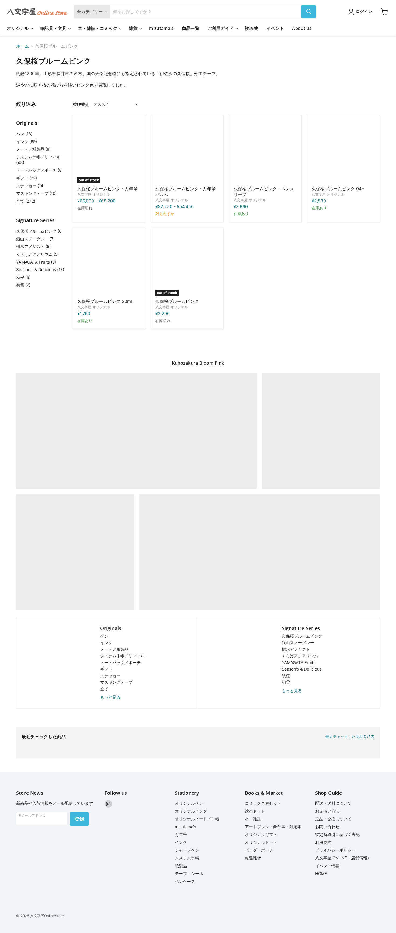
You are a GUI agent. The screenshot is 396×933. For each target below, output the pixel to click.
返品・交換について (333, 818)
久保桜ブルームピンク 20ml (104, 301)
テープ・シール (189, 873)
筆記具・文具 (54, 28)
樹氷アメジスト (296, 649)
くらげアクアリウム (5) (37, 254)
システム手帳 (187, 858)
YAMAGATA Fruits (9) (36, 262)
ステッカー (110, 675)
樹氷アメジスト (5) (33, 246)
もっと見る (110, 697)
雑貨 (134, 28)
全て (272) (25, 201)
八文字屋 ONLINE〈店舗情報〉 (343, 858)
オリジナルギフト (261, 834)
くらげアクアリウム (300, 655)
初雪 (286, 682)
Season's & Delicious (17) (40, 269)
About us (301, 28)
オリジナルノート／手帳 (197, 818)
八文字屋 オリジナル (93, 194)
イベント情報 (327, 865)
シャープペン (187, 850)
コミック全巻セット (263, 803)
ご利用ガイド (221, 28)
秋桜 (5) (23, 277)
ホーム (22, 46)
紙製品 (181, 865)
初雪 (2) (23, 285)
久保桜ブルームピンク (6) (39, 231)
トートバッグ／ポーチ (120, 662)
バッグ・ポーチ (259, 850)
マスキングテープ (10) (36, 193)
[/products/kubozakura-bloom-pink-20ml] (109, 264)
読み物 (251, 28)
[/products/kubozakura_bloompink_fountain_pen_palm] (187, 151)
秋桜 (286, 675)
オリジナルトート (261, 842)
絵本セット (255, 811)
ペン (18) (24, 133)
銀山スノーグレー (298, 642)
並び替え (81, 104)
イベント (275, 28)
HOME (321, 873)
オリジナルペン (189, 803)
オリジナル (18, 28)
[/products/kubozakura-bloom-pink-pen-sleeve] (265, 151)
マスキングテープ (116, 682)
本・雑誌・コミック (98, 28)
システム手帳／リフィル (122, 655)
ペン (104, 636)
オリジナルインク (191, 811)
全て (104, 689)
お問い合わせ (327, 826)
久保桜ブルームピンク (177, 301)
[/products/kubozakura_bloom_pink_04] (343, 151)
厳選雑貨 (253, 858)
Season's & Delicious (302, 669)
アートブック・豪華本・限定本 (273, 826)
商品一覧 (190, 28)
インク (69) (26, 141)
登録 (79, 818)
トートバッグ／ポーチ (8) (39, 170)
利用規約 (323, 842)
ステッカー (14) (30, 185)
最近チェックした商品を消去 (349, 736)
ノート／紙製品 (114, 649)
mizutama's (161, 28)
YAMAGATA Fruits (298, 662)
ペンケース (185, 881)
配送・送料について (333, 803)
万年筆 (181, 834)
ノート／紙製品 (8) (33, 149)
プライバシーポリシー (335, 850)
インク (106, 642)
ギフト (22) (26, 178)
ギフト (106, 669)
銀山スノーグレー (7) (35, 238)
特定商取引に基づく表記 (337, 834)
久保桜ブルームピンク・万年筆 (107, 188)
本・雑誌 (253, 818)
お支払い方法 (327, 811)
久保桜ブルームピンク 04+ (338, 188)
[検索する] (308, 11)
